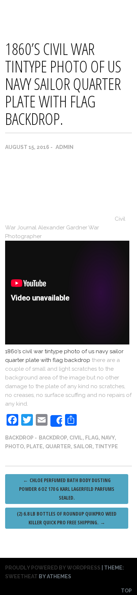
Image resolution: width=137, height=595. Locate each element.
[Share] (56, 421)
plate (34, 446)
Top (126, 591)
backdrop (19, 438)
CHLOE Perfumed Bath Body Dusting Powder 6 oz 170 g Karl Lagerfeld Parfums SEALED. (66, 489)
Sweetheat (21, 576)
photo (14, 446)
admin (64, 147)
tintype (106, 446)
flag (92, 438)
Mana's (16, 11)
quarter (58, 446)
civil (76, 438)
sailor (82, 446)
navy (108, 438)
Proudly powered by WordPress (52, 568)
